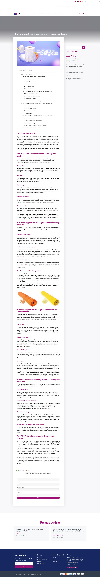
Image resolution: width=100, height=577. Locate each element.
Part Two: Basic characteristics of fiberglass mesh (34, 76)
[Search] (83, 47)
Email (18, 482)
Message (18, 492)
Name (18, 477)
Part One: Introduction (27, 74)
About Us (48, 14)
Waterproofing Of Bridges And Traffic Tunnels (36, 125)
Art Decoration (29, 113)
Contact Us (61, 14)
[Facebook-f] (68, 567)
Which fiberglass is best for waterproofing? (74, 78)
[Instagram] (72, 567)
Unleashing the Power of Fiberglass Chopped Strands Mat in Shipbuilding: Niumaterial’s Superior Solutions (75, 66)
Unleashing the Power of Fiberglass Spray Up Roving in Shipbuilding (29, 530)
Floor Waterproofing (30, 123)
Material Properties (29, 79)
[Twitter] (74, 567)
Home (34, 14)
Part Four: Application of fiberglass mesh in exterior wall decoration (38, 103)
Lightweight (28, 81)
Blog (55, 14)
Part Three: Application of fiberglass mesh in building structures (37, 91)
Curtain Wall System (30, 110)
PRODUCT (40, 14)
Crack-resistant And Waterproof (33, 96)
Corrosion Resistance (30, 86)
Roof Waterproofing (30, 118)
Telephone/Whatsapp (20, 487)
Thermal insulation (30, 88)
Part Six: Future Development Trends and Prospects (35, 127)
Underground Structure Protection (34, 120)
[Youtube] (76, 567)
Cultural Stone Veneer (31, 108)
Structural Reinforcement (31, 93)
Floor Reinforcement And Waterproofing (35, 101)
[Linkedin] (70, 567)
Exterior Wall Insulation (31, 98)
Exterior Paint (28, 105)
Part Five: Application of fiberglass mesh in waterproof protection (37, 115)
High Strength (29, 83)
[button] (80, 14)
